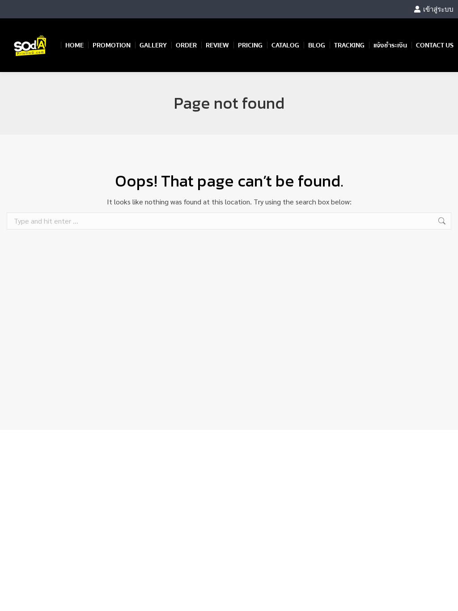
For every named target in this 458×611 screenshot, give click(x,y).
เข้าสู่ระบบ (438, 9)
